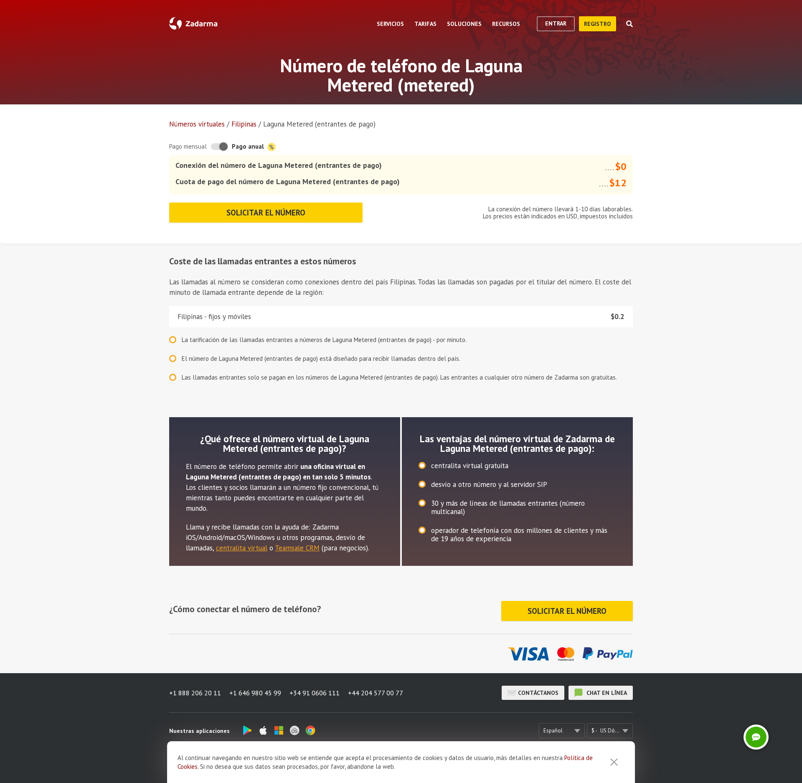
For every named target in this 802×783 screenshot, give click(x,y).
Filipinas (243, 124)
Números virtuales (197, 124)
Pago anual (249, 146)
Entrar (555, 23)
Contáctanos (538, 693)
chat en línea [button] (606, 693)
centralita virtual (241, 547)
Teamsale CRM (297, 547)
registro (597, 24)
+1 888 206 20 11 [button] (195, 693)
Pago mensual (188, 146)
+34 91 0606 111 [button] (314, 693)
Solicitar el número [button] (265, 213)
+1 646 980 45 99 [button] (255, 693)
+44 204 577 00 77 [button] (375, 693)
